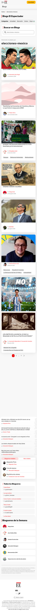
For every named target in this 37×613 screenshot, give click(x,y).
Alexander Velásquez (8, 439)
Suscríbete (31, 2)
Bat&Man (11, 226)
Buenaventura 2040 (13, 552)
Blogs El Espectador (12, 16)
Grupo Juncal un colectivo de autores (17, 559)
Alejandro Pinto (7, 423)
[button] (34, 21)
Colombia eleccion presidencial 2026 (13, 350)
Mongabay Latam (13, 151)
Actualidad (13, 21)
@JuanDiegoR (8, 507)
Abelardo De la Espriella (10, 347)
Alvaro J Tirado (6, 432)
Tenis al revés (7, 504)
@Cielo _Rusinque (9, 495)
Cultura (26, 21)
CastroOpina (7, 487)
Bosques (6, 157)
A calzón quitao (8, 510)
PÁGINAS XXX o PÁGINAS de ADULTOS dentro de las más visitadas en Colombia (15, 420)
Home (3, 12)
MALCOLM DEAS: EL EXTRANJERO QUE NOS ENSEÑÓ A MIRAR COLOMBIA (17, 186)
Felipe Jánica (12, 112)
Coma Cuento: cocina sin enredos (12, 499)
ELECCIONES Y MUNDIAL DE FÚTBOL (14, 69)
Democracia (7, 270)
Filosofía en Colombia (18, 270)
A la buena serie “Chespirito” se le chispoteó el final (15, 436)
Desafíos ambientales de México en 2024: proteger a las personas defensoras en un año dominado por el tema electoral (17, 144)
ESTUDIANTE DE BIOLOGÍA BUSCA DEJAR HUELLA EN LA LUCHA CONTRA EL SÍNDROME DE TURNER (15, 429)
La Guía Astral (7, 516)
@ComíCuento (9, 501)
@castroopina (8, 489)
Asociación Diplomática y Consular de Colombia (20, 341)
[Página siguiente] (24, 355)
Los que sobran (8, 493)
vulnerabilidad (27, 272)
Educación (20, 21)
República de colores (13, 474)
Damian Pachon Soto (14, 263)
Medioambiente (29, 157)
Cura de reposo (11, 468)
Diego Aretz (12, 192)
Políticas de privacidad (14, 602)
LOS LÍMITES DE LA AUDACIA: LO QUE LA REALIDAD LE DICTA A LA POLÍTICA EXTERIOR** (18, 335)
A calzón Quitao (9, 512)
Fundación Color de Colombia (16, 476)
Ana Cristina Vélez (12, 533)
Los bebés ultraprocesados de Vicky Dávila (13, 443)
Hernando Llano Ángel (14, 74)
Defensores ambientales (16, 157)
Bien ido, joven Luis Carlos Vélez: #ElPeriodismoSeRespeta (10, 451)
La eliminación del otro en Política (12, 272)
